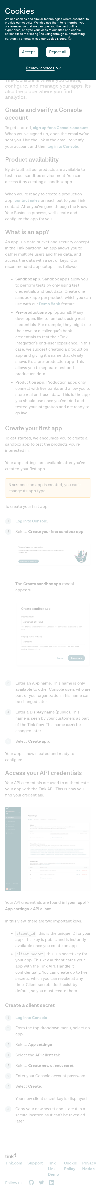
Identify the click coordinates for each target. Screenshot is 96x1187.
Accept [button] (28, 52)
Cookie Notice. (57, 39)
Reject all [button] (57, 52)
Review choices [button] (40, 68)
